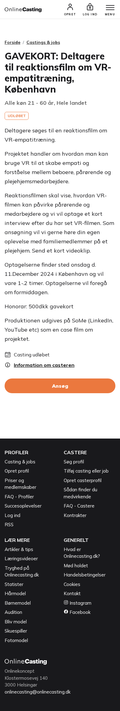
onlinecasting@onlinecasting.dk (37, 692)
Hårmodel (15, 593)
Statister (14, 584)
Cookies (72, 584)
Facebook (79, 612)
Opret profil (17, 471)
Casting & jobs (20, 462)
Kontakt (72, 593)
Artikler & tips (19, 549)
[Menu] (110, 8)
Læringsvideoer (21, 558)
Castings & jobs (43, 42)
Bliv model (16, 622)
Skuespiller (16, 631)
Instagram (79, 603)
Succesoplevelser (23, 506)
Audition (13, 612)
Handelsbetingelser (85, 575)
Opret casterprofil (83, 480)
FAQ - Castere (79, 506)
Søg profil (74, 462)
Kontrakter (75, 515)
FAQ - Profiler (19, 497)
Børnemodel (18, 603)
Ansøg (60, 386)
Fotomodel (16, 640)
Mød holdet (76, 565)
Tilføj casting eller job (86, 471)
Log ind (12, 515)
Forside (12, 42)
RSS (9, 524)
